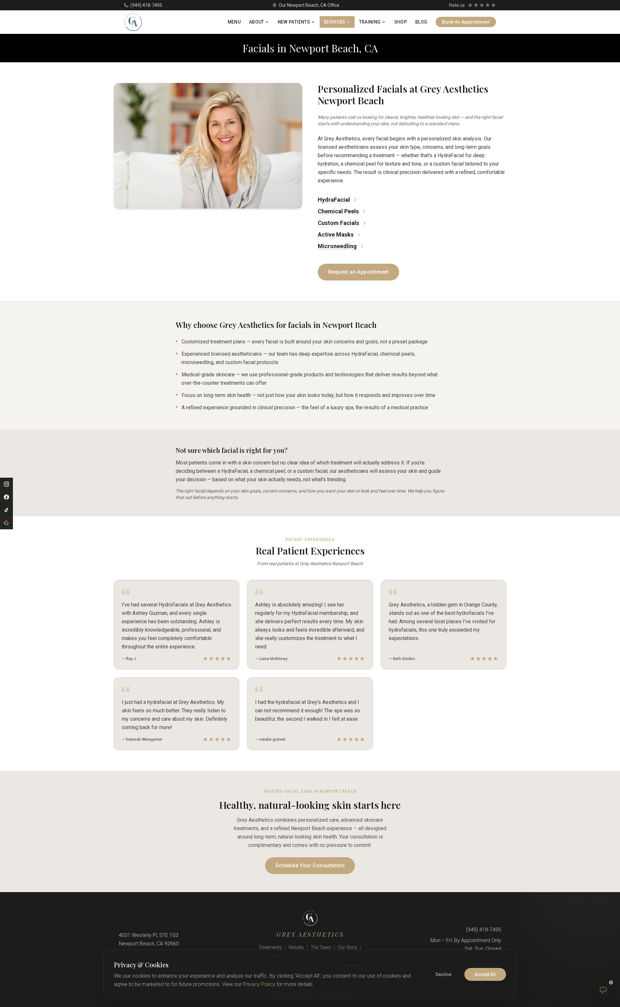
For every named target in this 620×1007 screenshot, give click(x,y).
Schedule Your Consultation (310, 865)
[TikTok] (6, 510)
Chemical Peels (338, 211)
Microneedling (337, 246)
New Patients (294, 22)
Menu (234, 22)
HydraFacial (334, 199)
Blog (421, 22)
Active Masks (336, 234)
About (256, 22)
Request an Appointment (358, 272)
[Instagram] (6, 484)
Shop (400, 22)
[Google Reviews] (6, 522)
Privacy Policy (259, 984)
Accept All (485, 974)
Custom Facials (338, 222)
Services (335, 22)
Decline (443, 974)
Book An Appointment (466, 22)
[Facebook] (6, 497)
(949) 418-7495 (146, 5)
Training (370, 22)
